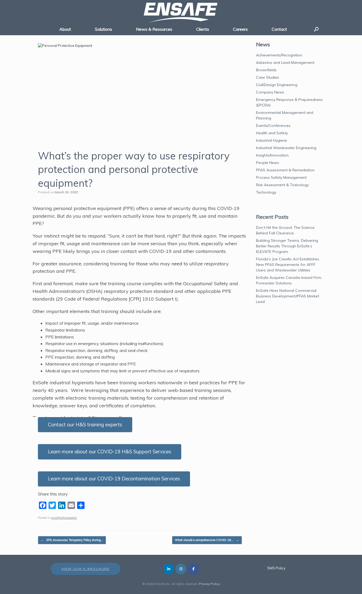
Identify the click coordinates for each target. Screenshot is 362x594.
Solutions (103, 29)
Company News (270, 92)
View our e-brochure (85, 569)
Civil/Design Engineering (276, 84)
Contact (279, 29)
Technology (266, 192)
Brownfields (266, 70)
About (65, 29)
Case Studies (267, 77)
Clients (202, 29)
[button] (316, 29)
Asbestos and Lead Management (285, 62)
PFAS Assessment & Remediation (285, 170)
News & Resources (154, 29)
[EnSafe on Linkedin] (168, 569)
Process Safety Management (281, 177)
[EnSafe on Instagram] (180, 569)
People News (267, 162)
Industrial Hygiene (271, 140)
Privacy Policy (209, 584)
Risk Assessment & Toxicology (282, 184)
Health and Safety (272, 133)
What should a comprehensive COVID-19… (207, 540)
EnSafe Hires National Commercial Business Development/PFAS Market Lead (287, 296)
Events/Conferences (273, 125)
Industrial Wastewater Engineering (286, 147)
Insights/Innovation (64, 518)
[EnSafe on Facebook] (193, 569)
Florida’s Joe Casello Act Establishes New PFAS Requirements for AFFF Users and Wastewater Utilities (287, 265)
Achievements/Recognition (279, 55)
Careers (240, 29)
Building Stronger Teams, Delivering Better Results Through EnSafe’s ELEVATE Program (287, 246)
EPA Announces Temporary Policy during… (72, 540)
